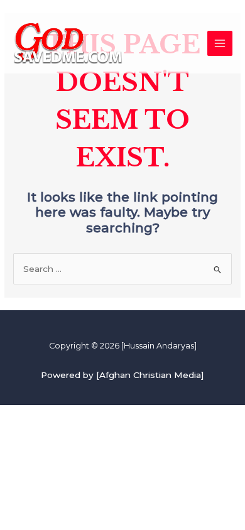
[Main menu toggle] (220, 44)
